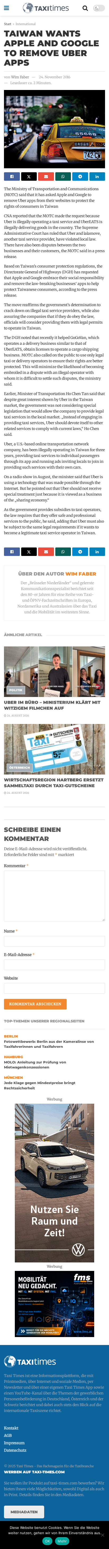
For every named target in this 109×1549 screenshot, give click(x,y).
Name (11, 931)
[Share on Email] (46, 176)
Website (11, 978)
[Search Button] (85, 8)
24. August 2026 (17, 715)
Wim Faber (20, 77)
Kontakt (11, 1428)
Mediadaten (24, 1512)
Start (7, 24)
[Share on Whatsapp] (63, 176)
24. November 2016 (54, 77)
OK (47, 1541)
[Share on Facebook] (12, 176)
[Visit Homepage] (46, 8)
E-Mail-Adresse (19, 954)
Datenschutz (15, 1450)
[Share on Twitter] (29, 176)
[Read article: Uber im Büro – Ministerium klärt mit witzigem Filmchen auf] (54, 671)
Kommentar (16, 865)
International (26, 24)
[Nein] (102, 1535)
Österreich (19, 767)
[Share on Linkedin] (97, 176)
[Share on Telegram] (80, 176)
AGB (8, 1435)
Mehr (62, 1541)
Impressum (14, 1443)
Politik (15, 690)
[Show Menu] (6, 8)
